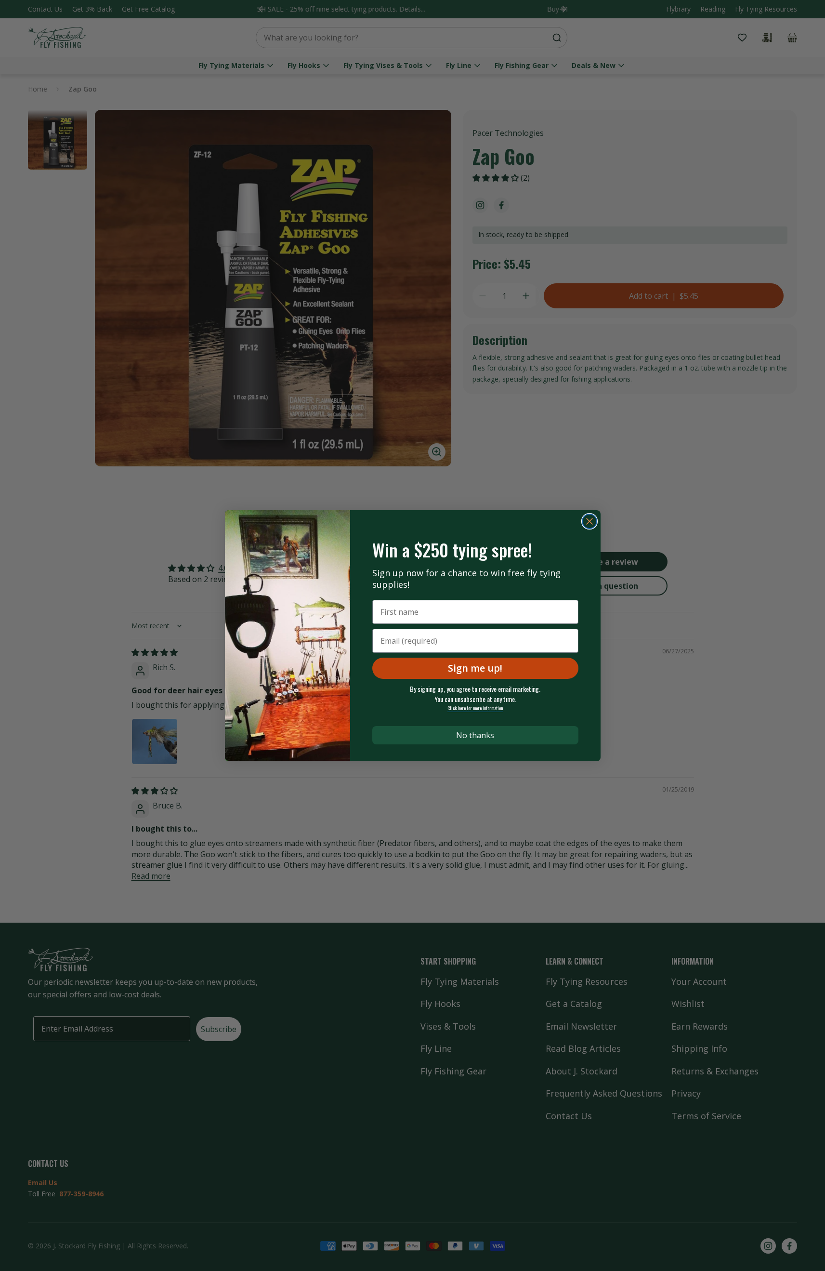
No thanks (475, 735)
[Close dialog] (589, 521)
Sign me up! (475, 668)
